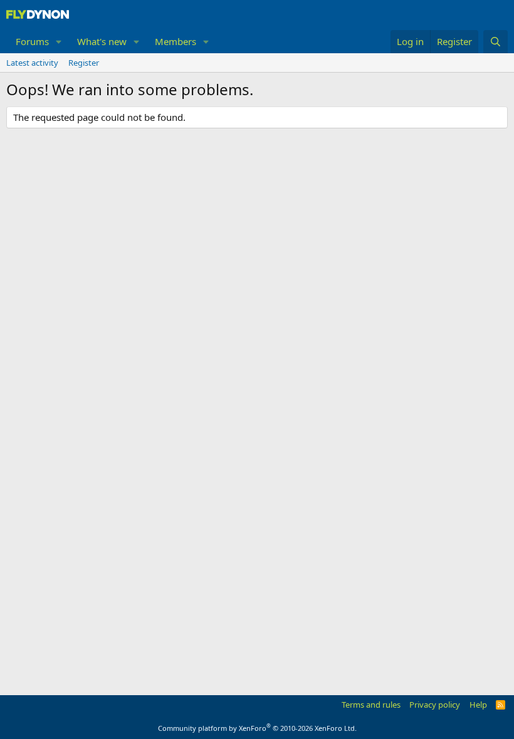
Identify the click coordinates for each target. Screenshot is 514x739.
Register (83, 62)
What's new (102, 41)
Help (478, 704)
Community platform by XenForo (257, 728)
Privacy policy (434, 704)
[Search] (495, 41)
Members (175, 41)
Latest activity (32, 62)
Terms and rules (371, 704)
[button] (59, 41)
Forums (32, 41)
